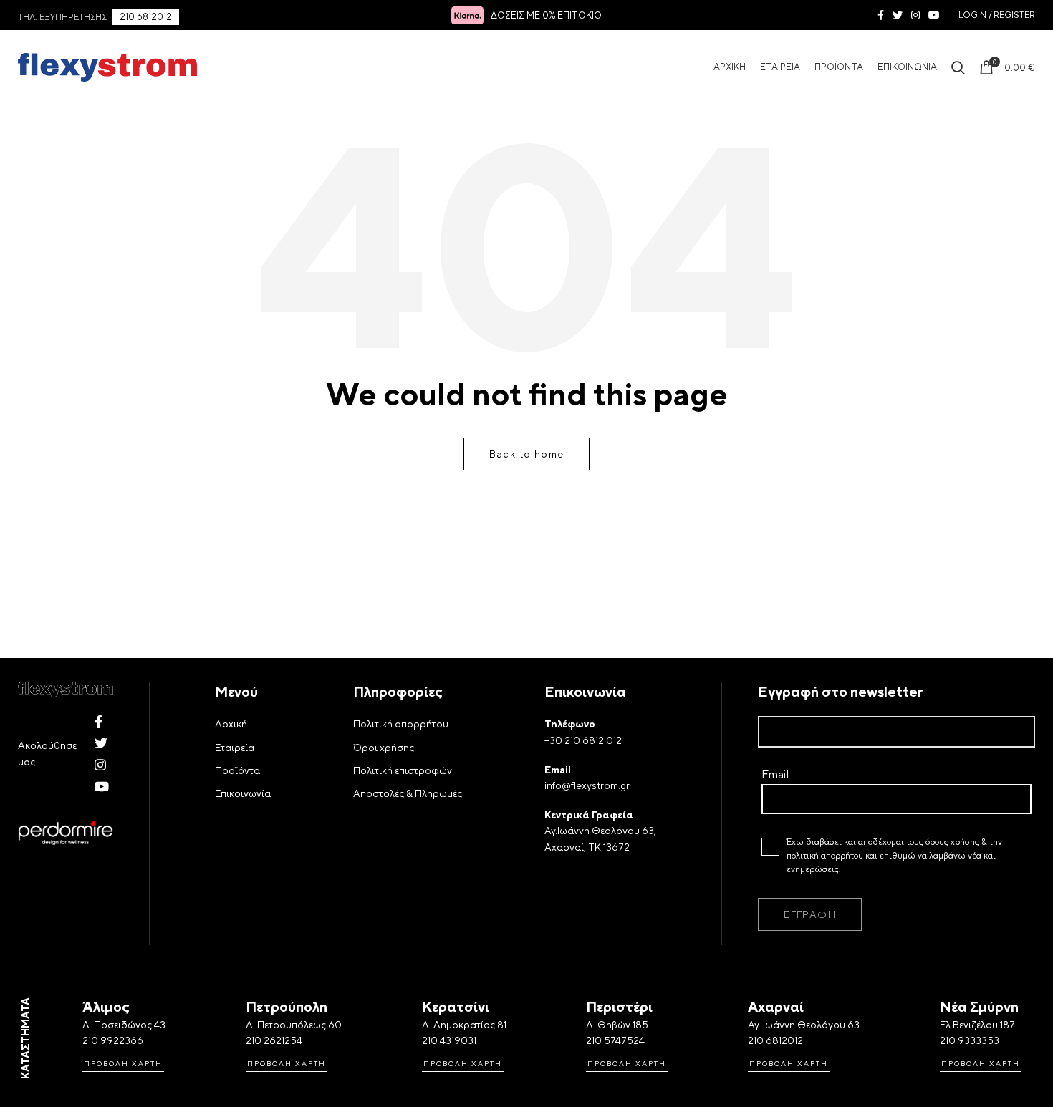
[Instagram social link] (915, 15)
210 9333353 (969, 1040)
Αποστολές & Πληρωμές (407, 793)
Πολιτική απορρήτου (400, 724)
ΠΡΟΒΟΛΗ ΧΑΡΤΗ (123, 1063)
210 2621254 (274, 1040)
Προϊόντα (237, 770)
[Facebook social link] (880, 15)
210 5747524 (615, 1040)
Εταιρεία (234, 747)
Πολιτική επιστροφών (402, 770)
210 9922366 (112, 1040)
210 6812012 (146, 16)
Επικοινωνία (243, 793)
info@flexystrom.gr (587, 785)
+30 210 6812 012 (583, 740)
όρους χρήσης (952, 842)
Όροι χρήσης (383, 747)
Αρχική (231, 724)
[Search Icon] (958, 67)
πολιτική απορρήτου (825, 856)
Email (775, 774)
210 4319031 (449, 1040)
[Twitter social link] (897, 15)
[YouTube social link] (934, 15)
